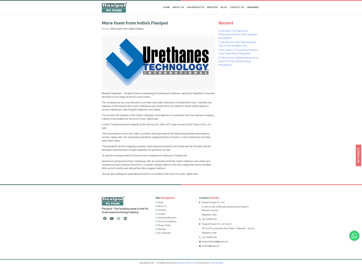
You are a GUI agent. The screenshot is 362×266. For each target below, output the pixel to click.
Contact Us (237, 7)
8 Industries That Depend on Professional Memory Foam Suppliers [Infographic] (238, 34)
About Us (178, 7)
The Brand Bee (216, 263)
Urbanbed (253, 7)
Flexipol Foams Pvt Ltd (187, 263)
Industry (212, 7)
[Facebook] (105, 218)
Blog (224, 7)
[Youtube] (112, 218)
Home (166, 7)
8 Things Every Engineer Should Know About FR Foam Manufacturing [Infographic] (238, 61)
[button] (358, 155)
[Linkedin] (125, 218)
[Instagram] (118, 218)
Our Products (195, 7)
